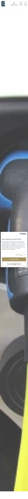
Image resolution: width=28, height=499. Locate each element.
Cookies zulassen (14, 259)
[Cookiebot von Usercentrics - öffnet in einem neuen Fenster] (20, 234)
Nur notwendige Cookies (14, 264)
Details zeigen (19, 255)
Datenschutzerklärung (8, 249)
